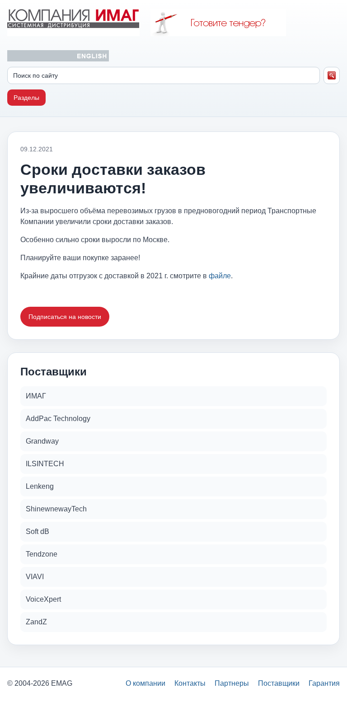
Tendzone (41, 554)
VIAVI (35, 577)
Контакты (190, 683)
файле (220, 276)
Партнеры (232, 683)
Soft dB (37, 531)
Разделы (26, 97)
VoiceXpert (43, 599)
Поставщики (279, 683)
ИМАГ (36, 396)
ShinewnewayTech (56, 509)
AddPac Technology (58, 418)
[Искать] (332, 75)
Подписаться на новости (64, 316)
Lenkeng (40, 486)
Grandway (42, 441)
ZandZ (36, 622)
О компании (145, 683)
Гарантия (324, 683)
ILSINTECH (45, 464)
